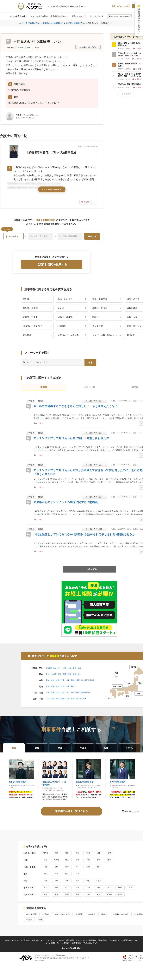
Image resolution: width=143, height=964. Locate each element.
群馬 (74, 674)
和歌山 (73, 686)
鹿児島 (78, 698)
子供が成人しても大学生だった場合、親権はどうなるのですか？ (129, 54)
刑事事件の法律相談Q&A (53, 23)
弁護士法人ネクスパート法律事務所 (54, 783)
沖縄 (84, 698)
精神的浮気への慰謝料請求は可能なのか (129, 44)
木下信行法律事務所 (17, 782)
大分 (67, 698)
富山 (83, 680)
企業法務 (29, 920)
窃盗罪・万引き (30, 317)
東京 (47, 674)
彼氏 (28, 48)
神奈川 (53, 674)
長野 (78, 680)
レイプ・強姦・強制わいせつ (106, 335)
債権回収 (104, 914)
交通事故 (46, 914)
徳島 (72, 692)
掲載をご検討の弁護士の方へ (70, 940)
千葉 (64, 674)
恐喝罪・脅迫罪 (99, 308)
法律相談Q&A (34, 23)
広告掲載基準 (102, 940)
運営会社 (27, 940)
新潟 (72, 680)
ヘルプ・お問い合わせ (13, 940)
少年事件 (62, 326)
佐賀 (52, 698)
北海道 (48, 668)
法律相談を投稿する (60, 16)
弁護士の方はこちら (119, 6)
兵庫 (52, 686)
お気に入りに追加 (88, 47)
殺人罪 (61, 308)
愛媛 (83, 692)
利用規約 (35, 940)
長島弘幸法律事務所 (85, 782)
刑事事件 (10, 48)
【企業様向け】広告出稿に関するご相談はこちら (79, 943)
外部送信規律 (114, 940)
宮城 (64, 668)
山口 (67, 692)
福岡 (47, 698)
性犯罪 (20, 48)
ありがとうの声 (96, 16)
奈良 (67, 686)
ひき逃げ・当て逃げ (32, 326)
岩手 (59, 668)
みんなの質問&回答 (39, 16)
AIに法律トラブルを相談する (120, 16)
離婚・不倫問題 (31, 914)
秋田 (69, 668)
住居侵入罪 (97, 326)
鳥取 (47, 692)
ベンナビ (21, 23)
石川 (88, 680)
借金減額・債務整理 (120, 914)
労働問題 (79, 914)
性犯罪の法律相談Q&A (75, 23)
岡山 (57, 692)
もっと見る (126, 94)
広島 (62, 692)
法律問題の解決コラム (129, 940)
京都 (57, 686)
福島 (79, 668)
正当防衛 (27, 335)
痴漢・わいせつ (65, 299)
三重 (62, 680)
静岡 (57, 680)
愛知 (47, 680)
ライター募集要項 (89, 940)
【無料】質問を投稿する (51, 264)
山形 (74, 668)
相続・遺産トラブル (62, 914)
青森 (54, 668)
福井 (93, 680)
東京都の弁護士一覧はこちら (71, 811)
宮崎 (72, 698)
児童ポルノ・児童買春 (68, 335)
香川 (78, 692)
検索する (92, 236)
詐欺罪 (95, 317)
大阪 (47, 686)
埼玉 (59, 674)
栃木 (79, 674)
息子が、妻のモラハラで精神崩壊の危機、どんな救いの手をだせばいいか (129, 75)
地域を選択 (14, 236)
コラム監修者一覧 (52, 943)
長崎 (57, 698)
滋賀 (62, 686)
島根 (52, 692)
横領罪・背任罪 (65, 317)
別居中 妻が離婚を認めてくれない (129, 65)
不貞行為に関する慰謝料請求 (129, 84)
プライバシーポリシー (48, 940)
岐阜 (52, 680)
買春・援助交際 (99, 299)
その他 (40, 920)
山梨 (67, 680)
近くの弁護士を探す (18, 16)
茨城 (69, 674)
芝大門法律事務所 (117, 782)
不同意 (37, 48)
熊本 (62, 698)
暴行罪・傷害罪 (30, 308)
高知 (88, 692)
